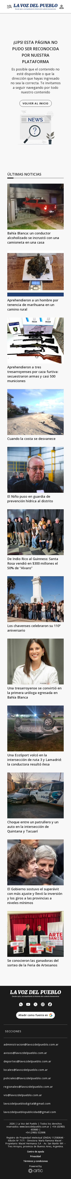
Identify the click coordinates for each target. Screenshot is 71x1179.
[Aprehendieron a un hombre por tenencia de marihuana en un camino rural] (35, 273)
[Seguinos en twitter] (35, 1004)
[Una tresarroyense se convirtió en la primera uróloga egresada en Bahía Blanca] (35, 661)
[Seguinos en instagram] (43, 1004)
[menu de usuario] (62, 7)
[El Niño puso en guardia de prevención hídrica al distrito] (35, 470)
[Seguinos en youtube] (28, 1004)
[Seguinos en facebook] (50, 1004)
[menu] (9, 6)
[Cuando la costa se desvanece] (35, 412)
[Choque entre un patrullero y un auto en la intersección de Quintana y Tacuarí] (35, 795)
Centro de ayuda (35, 1151)
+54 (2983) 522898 (35, 1132)
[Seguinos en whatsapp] (21, 1004)
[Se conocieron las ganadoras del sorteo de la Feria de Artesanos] (35, 934)
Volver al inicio (36, 103)
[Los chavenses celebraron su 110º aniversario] (35, 599)
